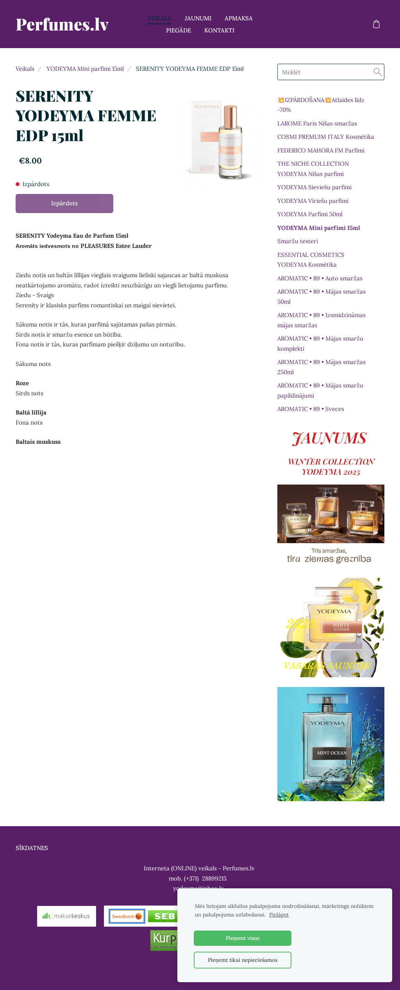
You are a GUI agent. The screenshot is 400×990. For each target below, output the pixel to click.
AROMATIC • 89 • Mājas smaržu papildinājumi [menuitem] (320, 390)
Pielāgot (279, 914)
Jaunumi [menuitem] (198, 18)
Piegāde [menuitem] (178, 30)
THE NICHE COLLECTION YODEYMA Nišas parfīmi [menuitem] (313, 169)
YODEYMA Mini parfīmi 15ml (85, 68)
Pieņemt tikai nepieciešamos (242, 959)
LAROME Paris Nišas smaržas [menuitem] (317, 123)
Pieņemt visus (242, 938)
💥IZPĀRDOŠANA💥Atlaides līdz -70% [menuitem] (320, 105)
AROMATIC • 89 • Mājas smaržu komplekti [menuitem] (320, 343)
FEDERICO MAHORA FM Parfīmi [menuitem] (320, 150)
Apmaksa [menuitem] (239, 18)
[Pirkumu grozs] (376, 24)
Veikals (25, 68)
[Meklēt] (377, 72)
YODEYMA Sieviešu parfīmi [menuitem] (314, 187)
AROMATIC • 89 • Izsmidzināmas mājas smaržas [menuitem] (321, 320)
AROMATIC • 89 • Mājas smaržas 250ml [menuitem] (321, 367)
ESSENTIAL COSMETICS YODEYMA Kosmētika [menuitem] (311, 260)
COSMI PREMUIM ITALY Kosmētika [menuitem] (325, 136)
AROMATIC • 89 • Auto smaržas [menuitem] (319, 278)
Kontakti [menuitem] (219, 30)
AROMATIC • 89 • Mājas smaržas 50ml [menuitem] (321, 296)
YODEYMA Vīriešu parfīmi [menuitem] (312, 200)
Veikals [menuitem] (159, 18)
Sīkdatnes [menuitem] (32, 848)
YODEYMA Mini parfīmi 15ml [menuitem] (318, 227)
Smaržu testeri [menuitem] (297, 241)
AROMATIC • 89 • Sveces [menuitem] (310, 408)
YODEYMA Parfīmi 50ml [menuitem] (310, 214)
